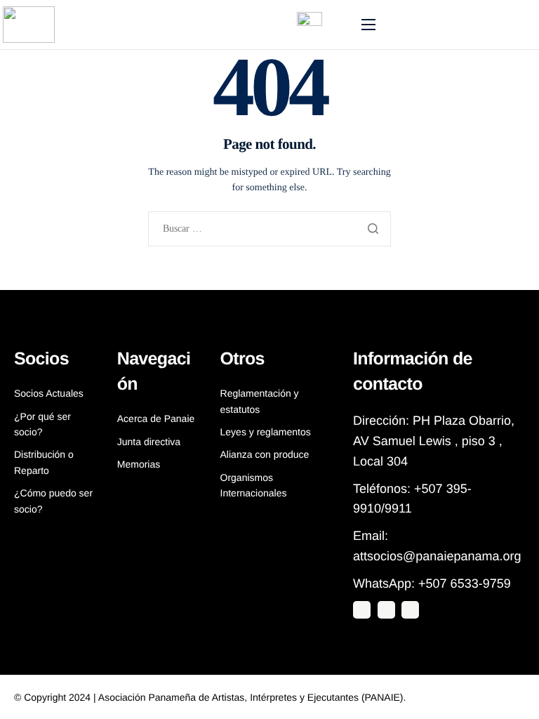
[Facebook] (410, 610)
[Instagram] (386, 610)
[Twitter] (362, 610)
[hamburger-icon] (368, 24)
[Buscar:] (269, 229)
